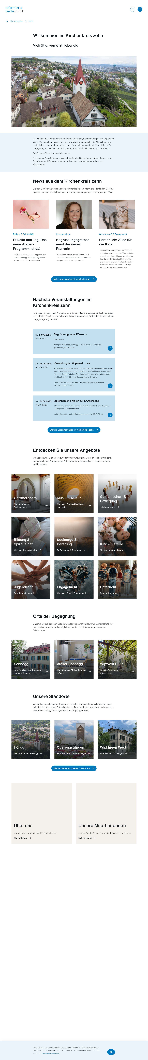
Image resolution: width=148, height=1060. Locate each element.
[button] (110, 348)
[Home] (7, 21)
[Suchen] (132, 9)
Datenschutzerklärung (50, 1053)
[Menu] (140, 9)
